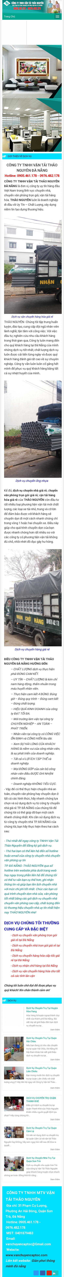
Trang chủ (9, 16)
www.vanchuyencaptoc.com (26, 1255)
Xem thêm (55, 1029)
